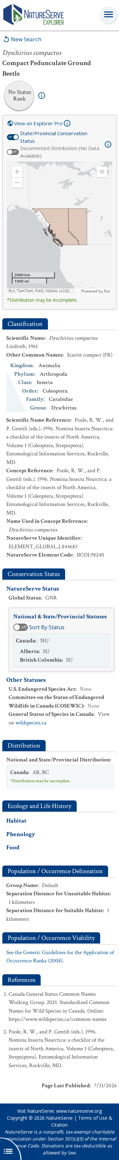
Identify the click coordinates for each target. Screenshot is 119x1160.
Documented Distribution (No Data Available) (59, 152)
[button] (17, 172)
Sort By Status (46, 627)
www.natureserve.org (79, 1111)
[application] (59, 228)
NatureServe (59, 1118)
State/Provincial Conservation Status (53, 137)
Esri (107, 291)
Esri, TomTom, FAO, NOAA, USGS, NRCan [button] (44, 291)
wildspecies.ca (31, 722)
